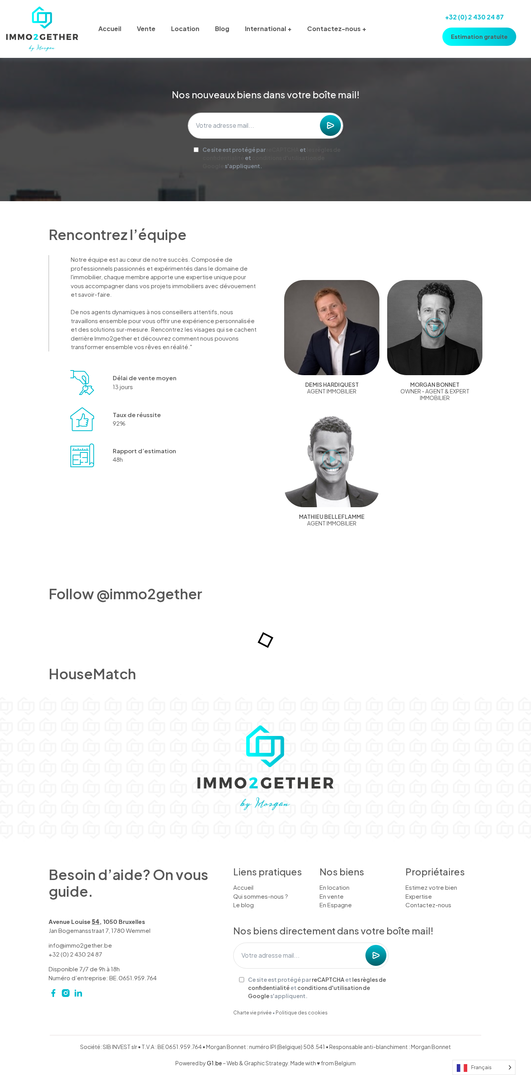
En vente (332, 896)
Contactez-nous (334, 28)
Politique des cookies (302, 1013)
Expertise (418, 896)
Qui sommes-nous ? (260, 896)
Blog (222, 28)
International (265, 28)
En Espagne (336, 904)
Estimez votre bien (431, 887)
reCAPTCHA (282, 149)
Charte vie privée (252, 1013)
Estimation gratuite (479, 36)
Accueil (109, 28)
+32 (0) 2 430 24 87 (474, 17)
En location (334, 887)
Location (185, 28)
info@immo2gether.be (80, 945)
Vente (146, 28)
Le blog (243, 904)
